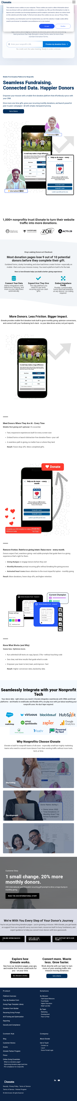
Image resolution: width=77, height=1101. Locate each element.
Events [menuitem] (5, 1047)
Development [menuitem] (45, 1014)
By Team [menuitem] (43, 1009)
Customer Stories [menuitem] (9, 1043)
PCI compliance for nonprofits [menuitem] (14, 1067)
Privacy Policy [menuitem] (13, 1086)
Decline (63, 26)
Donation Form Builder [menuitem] (11, 1008)
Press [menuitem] (5, 1055)
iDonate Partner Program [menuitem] (11, 1051)
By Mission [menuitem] (44, 996)
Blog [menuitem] (4, 1039)
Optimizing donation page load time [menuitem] (15, 1064)
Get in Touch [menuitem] (44, 1043)
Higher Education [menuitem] (46, 1003)
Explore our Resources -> (34, 939)
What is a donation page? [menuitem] (12, 1062)
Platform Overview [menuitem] (9, 996)
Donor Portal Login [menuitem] (47, 1050)
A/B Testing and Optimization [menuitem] (13, 1017)
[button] (73, 2)
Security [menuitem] (5, 1086)
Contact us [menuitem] (44, 1045)
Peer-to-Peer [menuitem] (45, 1017)
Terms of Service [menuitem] (25, 1086)
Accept (47, 26)
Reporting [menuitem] (6, 1021)
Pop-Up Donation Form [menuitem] (11, 1000)
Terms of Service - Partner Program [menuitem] (14, 1089)
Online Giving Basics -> (12, 939)
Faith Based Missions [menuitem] (48, 999)
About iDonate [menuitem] (45, 1039)
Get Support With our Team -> (64, 939)
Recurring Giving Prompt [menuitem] (11, 1013)
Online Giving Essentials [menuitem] (11, 1059)
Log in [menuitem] (43, 1048)
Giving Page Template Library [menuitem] (13, 1004)
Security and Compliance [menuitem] (11, 1025)
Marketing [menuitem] (44, 1012)
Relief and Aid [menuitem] (45, 1006)
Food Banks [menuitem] (45, 1001)
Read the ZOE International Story (22, 896)
